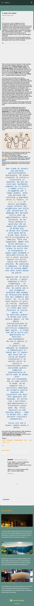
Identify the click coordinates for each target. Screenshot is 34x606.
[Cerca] (32, 3)
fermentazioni (18, 440)
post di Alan (15, 202)
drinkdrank (5, 158)
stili (25, 440)
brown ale (10, 440)
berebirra (7, 3)
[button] (3, 19)
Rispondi (10, 473)
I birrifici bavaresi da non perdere (8, 555)
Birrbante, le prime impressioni (7, 527)
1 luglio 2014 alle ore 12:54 (20, 459)
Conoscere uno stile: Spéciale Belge (8, 583)
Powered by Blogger (18, 600)
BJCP (4, 440)
